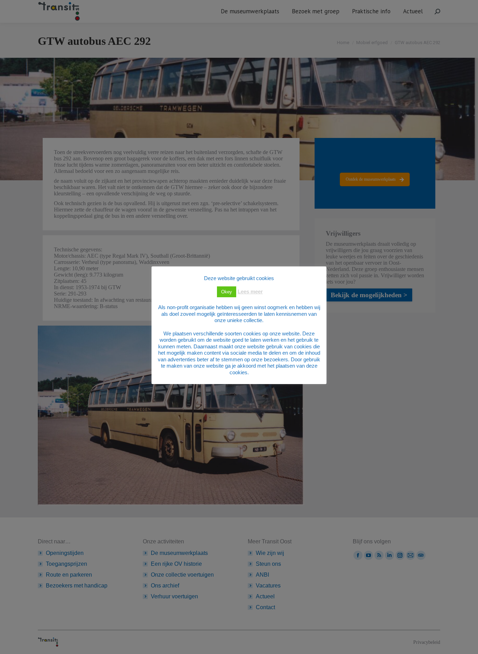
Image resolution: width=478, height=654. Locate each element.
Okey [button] (226, 291)
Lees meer (250, 291)
